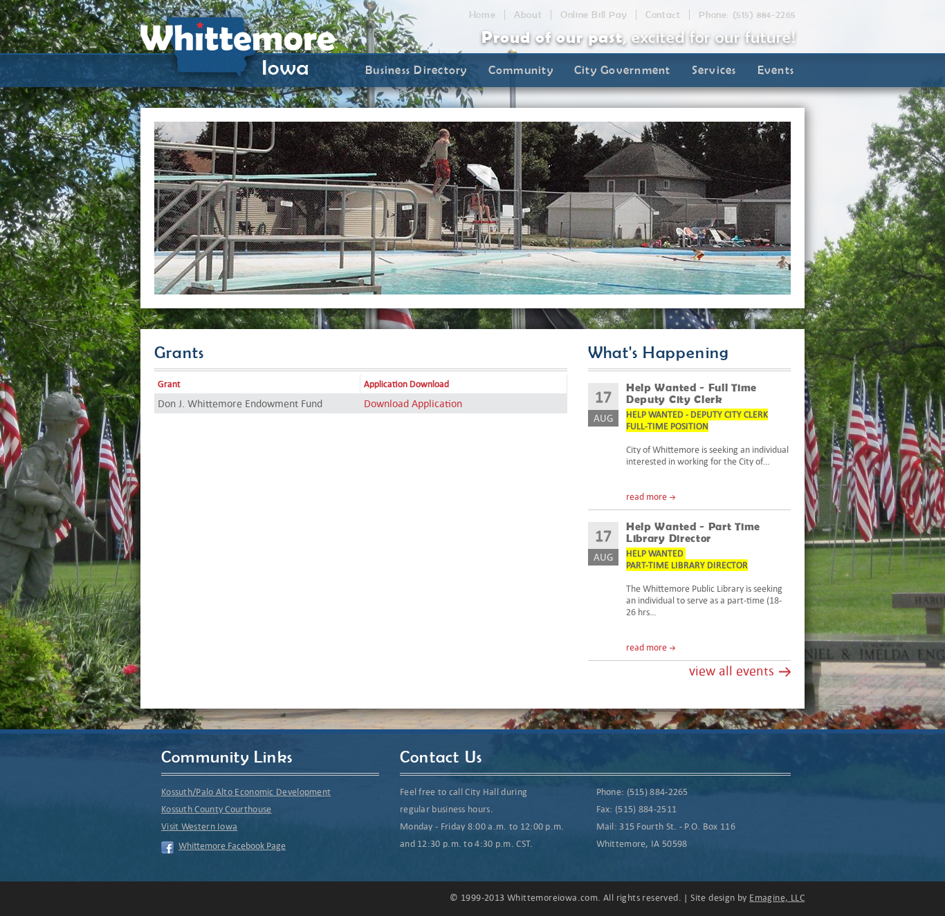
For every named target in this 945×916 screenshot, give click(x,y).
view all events (731, 670)
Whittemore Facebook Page (232, 846)
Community (520, 70)
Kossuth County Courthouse (216, 809)
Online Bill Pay (593, 15)
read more (646, 497)
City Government (622, 70)
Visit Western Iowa (199, 826)
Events (776, 70)
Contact (662, 15)
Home (482, 15)
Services (714, 70)
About (528, 15)
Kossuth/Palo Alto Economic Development (246, 792)
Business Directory (416, 70)
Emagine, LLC (777, 898)
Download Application (413, 403)
